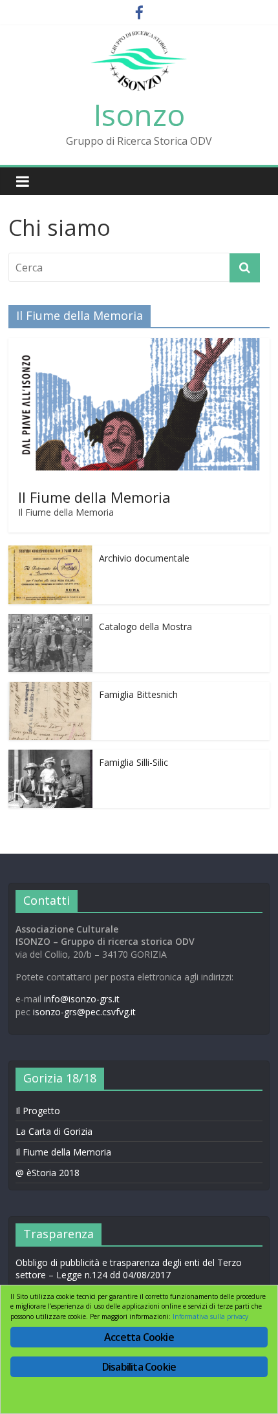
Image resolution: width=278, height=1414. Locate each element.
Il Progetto (38, 1110)
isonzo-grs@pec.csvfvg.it (84, 1012)
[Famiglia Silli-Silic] (50, 756)
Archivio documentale (144, 558)
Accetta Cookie (139, 1337)
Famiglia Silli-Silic (133, 762)
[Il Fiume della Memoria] (139, 345)
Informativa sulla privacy (210, 1316)
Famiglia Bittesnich (138, 694)
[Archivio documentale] (50, 552)
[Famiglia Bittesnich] (50, 688)
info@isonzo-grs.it (82, 999)
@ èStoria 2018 (48, 1172)
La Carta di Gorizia (54, 1131)
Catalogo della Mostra (145, 626)
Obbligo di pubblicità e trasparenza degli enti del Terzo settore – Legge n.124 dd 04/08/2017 (129, 1269)
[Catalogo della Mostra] (50, 621)
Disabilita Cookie (139, 1367)
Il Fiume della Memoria (94, 497)
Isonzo (139, 114)
